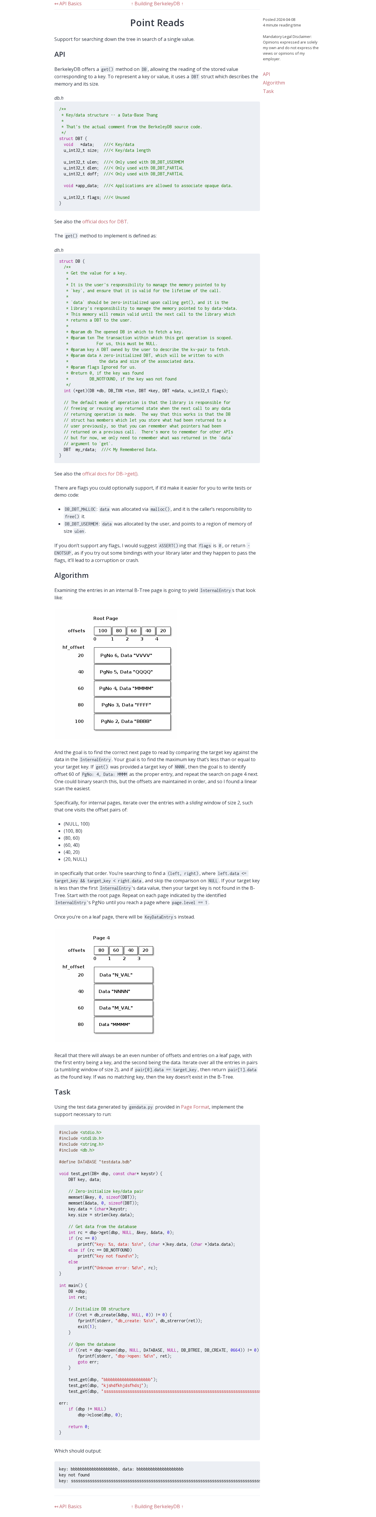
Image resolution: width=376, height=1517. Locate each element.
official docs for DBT (104, 221)
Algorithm (274, 82)
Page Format (195, 1107)
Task (268, 91)
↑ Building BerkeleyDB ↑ (157, 3)
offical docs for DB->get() (109, 473)
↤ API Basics (68, 3)
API (266, 74)
